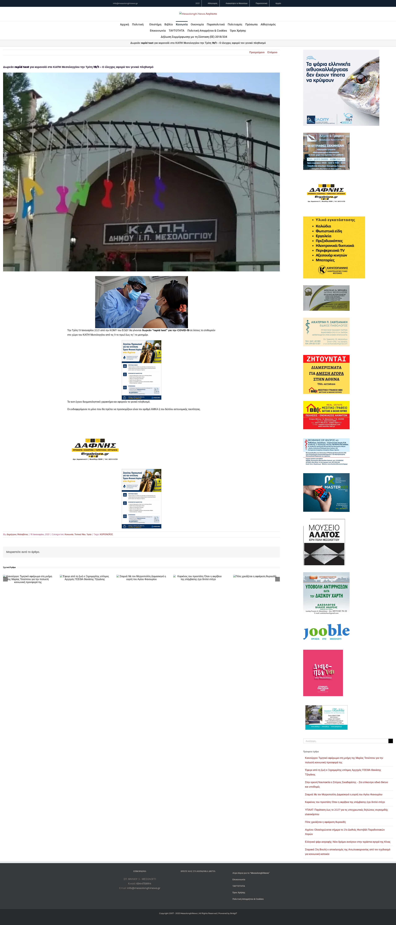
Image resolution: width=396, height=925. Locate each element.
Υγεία (88, 534)
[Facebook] (194, 879)
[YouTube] (190, 879)
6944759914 (143, 883)
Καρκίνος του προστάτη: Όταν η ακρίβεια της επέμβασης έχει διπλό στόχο (345, 802)
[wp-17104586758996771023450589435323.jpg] (95, 431)
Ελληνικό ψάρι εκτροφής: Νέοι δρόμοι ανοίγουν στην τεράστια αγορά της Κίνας (347, 841)
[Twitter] (202, 879)
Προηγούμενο (257, 52)
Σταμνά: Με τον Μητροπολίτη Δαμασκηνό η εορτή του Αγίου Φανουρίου (343, 794)
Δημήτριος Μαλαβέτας (17, 534)
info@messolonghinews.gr (125, 3)
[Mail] (206, 879)
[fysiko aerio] (141, 342)
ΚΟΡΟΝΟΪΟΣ (106, 534)
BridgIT (233, 913)
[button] (231, 37)
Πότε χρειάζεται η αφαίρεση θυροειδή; (325, 822)
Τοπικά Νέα (79, 534)
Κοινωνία (69, 534)
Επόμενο (272, 52)
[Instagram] (198, 879)
